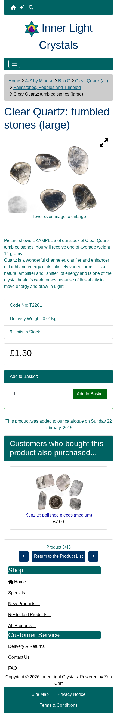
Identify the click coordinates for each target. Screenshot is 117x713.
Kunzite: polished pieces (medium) (58, 515)
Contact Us (19, 657)
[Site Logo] (33, 28)
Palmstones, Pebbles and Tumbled (47, 87)
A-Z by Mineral (39, 81)
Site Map (40, 694)
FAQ (12, 668)
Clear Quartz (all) (91, 81)
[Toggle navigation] (14, 64)
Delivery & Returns (26, 646)
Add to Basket (90, 394)
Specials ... (18, 592)
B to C (64, 81)
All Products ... (22, 625)
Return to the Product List (58, 556)
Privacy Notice (71, 694)
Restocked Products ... (29, 614)
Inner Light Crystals (59, 677)
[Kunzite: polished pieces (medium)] (58, 491)
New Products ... (24, 603)
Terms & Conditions (59, 705)
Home (14, 81)
